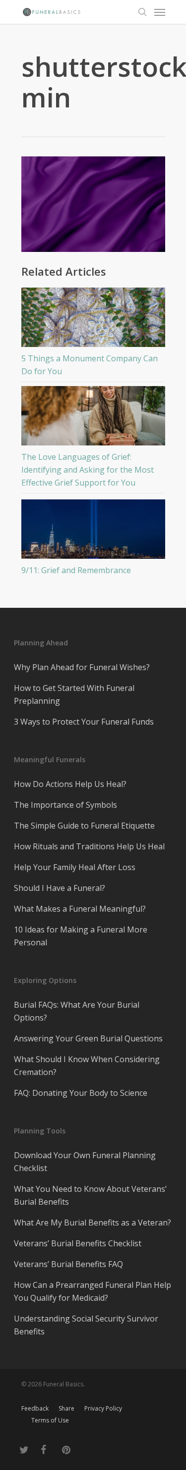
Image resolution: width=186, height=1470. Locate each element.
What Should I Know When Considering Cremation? (87, 1066)
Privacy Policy (103, 1408)
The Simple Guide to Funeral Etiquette (84, 825)
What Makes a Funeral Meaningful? (80, 908)
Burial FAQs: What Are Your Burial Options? (76, 1011)
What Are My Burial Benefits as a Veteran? (92, 1222)
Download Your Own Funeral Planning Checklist (85, 1162)
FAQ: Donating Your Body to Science (80, 1092)
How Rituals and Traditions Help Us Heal (89, 846)
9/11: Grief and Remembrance (76, 570)
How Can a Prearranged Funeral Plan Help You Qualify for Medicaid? (92, 1291)
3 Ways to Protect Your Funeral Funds (84, 721)
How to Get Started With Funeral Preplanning (74, 694)
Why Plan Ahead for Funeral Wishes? (82, 667)
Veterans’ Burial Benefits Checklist (77, 1243)
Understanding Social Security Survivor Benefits (86, 1325)
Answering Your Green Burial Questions (88, 1038)
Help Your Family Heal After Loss (74, 867)
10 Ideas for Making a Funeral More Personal (80, 936)
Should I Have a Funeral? (59, 887)
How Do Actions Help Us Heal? (70, 784)
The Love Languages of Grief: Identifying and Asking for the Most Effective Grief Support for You (87, 469)
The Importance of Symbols (65, 804)
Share (66, 1408)
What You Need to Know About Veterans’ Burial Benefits (90, 1195)
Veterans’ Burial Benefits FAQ (68, 1264)
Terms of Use (50, 1420)
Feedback (35, 1408)
